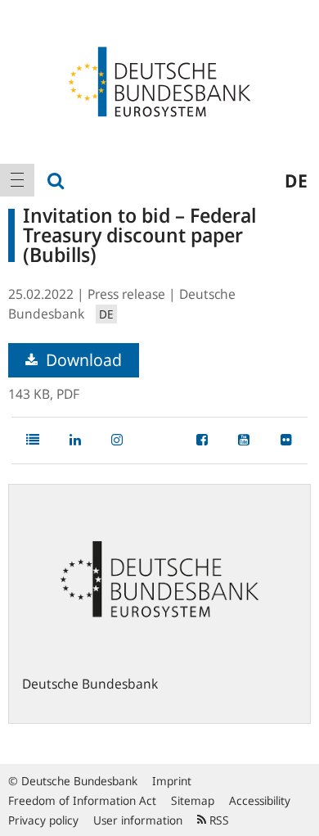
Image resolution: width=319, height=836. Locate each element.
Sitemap (192, 800)
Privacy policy (43, 820)
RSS (217, 820)
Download (82, 360)
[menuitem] (17, 180)
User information (137, 820)
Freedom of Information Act (82, 800)
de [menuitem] (296, 180)
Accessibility (259, 800)
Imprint (171, 781)
